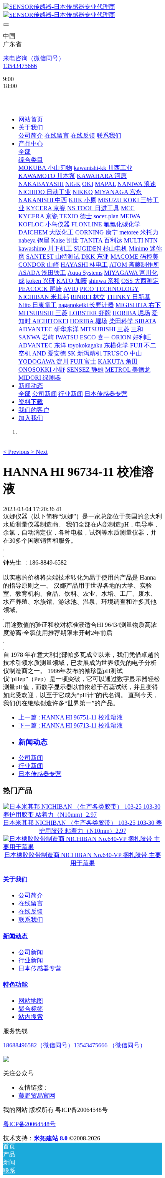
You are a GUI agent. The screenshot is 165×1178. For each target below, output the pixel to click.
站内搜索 (30, 1017)
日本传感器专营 (39, 774)
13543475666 (20, 66)
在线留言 (30, 903)
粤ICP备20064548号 (29, 1124)
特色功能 (15, 984)
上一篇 (70, 717)
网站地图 (30, 1000)
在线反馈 (30, 911)
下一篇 (70, 725)
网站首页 (30, 119)
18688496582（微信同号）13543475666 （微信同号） (74, 1045)
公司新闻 (30, 757)
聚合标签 (30, 1008)
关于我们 (15, 879)
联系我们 (30, 919)
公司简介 (30, 895)
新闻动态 (15, 936)
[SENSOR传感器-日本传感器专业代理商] (82, 11)
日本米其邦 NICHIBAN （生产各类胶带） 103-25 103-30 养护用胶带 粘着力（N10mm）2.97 (82, 826)
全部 (24, 151)
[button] (17, 452)
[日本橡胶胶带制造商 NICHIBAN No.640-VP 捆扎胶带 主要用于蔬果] (82, 847)
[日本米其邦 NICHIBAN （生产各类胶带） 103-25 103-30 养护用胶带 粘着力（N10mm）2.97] (82, 814)
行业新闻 (30, 766)
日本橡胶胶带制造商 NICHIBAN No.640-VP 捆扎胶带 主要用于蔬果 (82, 859)
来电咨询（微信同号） (33, 58)
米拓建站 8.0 (51, 1138)
